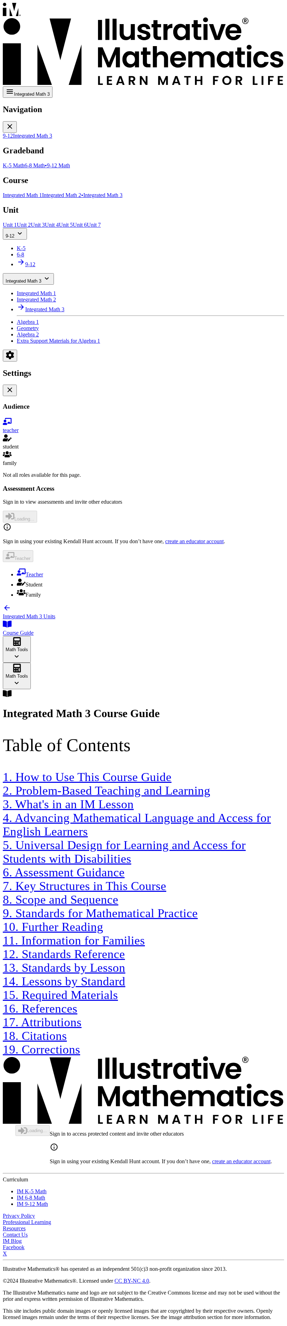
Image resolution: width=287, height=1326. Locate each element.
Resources (14, 1228)
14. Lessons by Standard (64, 981)
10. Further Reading (53, 926)
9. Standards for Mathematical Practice (100, 913)
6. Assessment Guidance (64, 872)
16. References (40, 1008)
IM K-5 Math (32, 1191)
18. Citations (35, 1035)
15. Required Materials (60, 994)
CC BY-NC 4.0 (131, 1281)
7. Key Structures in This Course (84, 885)
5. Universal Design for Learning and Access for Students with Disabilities (124, 851)
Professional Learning (27, 1222)
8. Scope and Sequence (60, 899)
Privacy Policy (19, 1216)
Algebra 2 (28, 334)
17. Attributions (42, 1022)
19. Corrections (41, 1049)
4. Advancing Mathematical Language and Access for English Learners (137, 824)
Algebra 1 (28, 322)
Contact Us (15, 1235)
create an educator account (194, 541)
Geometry (28, 328)
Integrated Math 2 (36, 300)
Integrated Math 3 (23, 281)
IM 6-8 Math (31, 1198)
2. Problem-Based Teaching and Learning (106, 790)
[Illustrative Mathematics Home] (143, 44)
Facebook (13, 1247)
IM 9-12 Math (32, 1204)
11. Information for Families (74, 940)
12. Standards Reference (64, 954)
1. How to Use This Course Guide (87, 777)
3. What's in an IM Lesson (68, 804)
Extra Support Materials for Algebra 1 (58, 341)
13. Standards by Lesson (64, 967)
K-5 (21, 248)
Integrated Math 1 (36, 293)
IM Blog (12, 1241)
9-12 (10, 236)
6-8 (20, 254)
